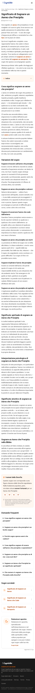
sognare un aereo (23, 57)
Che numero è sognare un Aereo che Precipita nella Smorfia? (17, 573)
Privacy (28, 679)
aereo (15, 25)
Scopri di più (14, 645)
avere (6, 135)
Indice (8, 78)
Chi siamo (15, 676)
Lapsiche (7, 687)
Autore (22, 676)
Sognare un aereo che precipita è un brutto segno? (17, 528)
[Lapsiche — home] (7, 3)
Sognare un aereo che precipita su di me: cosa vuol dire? (17, 555)
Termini (22, 679)
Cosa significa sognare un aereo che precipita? (17, 519)
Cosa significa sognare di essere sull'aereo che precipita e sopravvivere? (17, 546)
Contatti (3, 683)
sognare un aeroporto (20, 59)
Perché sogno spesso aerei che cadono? (15, 537)
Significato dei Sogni (10, 9)
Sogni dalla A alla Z (6, 676)
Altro (16, 9)
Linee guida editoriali (6, 679)
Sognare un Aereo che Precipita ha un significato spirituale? (16, 564)
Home (2, 9)
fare (2, 38)
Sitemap (16, 679)
